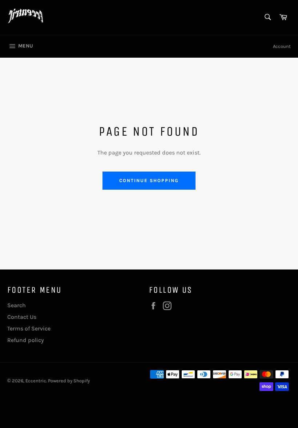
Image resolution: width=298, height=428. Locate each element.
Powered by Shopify (69, 380)
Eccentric (35, 380)
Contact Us (21, 316)
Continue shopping (148, 180)
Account (282, 46)
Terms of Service (29, 328)
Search (16, 305)
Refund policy (25, 340)
